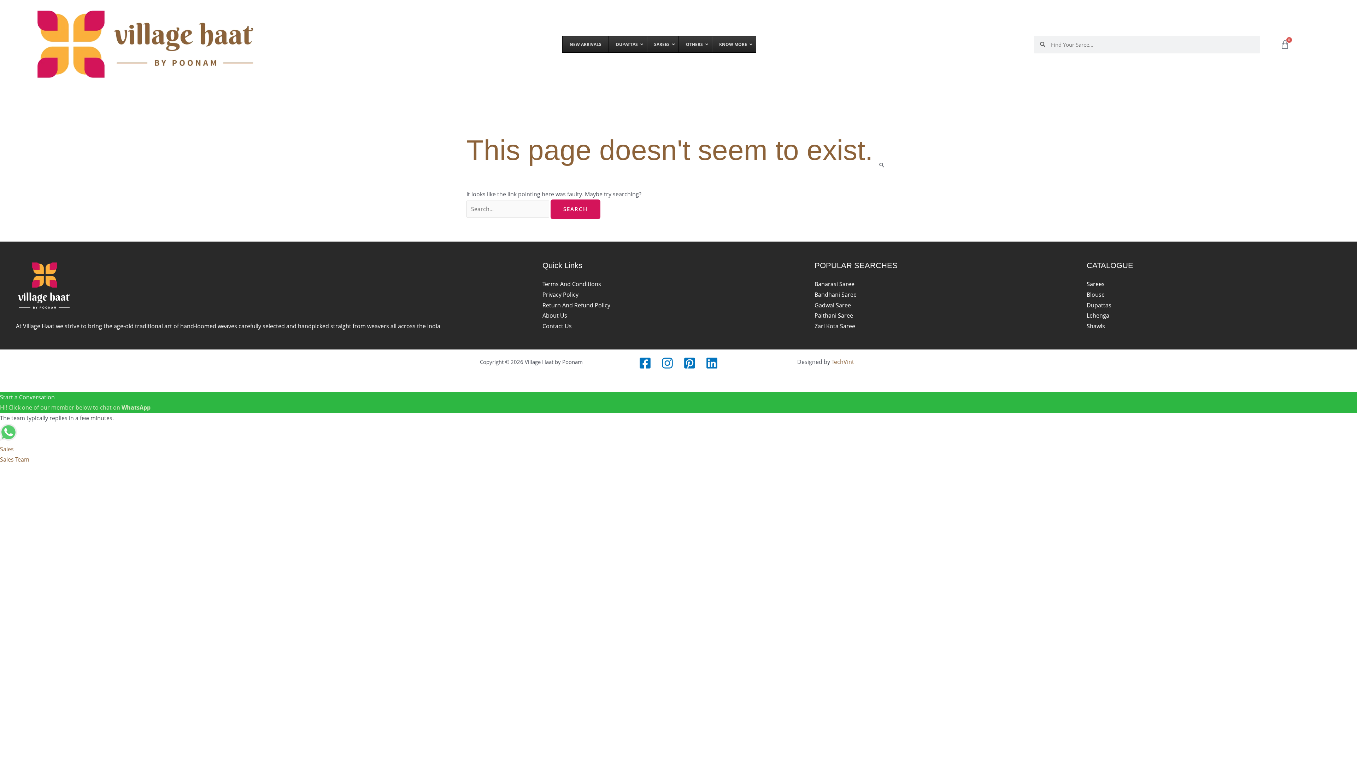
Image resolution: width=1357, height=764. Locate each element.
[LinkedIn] (712, 363)
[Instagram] (667, 363)
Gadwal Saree (833, 305)
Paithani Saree (834, 315)
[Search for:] (508, 209)
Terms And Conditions (571, 284)
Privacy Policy (560, 295)
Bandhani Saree (836, 295)
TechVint (843, 362)
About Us (554, 315)
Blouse (1096, 295)
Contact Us (557, 326)
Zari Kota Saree (835, 326)
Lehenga (1098, 315)
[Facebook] (645, 363)
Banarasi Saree (834, 284)
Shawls (1096, 326)
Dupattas (1099, 305)
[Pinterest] (689, 363)
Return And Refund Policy (576, 305)
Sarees (1096, 284)
